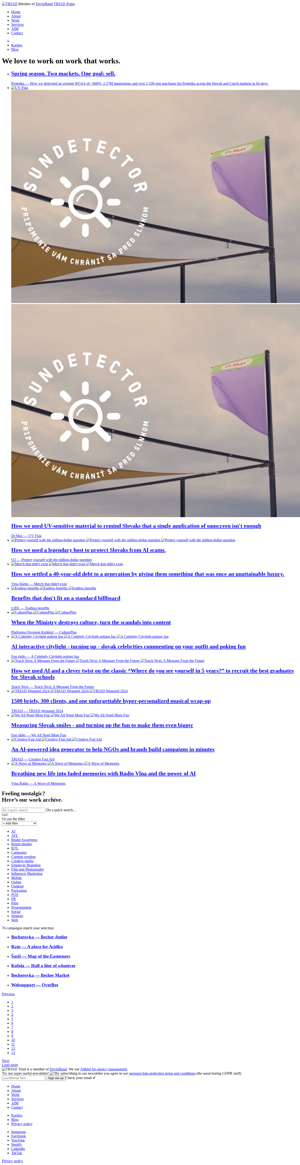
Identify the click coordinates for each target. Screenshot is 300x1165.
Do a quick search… (61, 810)
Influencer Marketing (26, 874)
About (16, 16)
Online (16, 882)
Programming (21, 907)
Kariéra (16, 45)
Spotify (16, 1144)
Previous (8, 994)
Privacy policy (22, 1124)
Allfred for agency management (103, 1069)
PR (13, 899)
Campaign (18, 852)
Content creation (23, 857)
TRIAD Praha (64, 4)
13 (13, 1053)
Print (14, 903)
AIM (15, 29)
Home (15, 12)
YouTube (18, 1140)
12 (13, 1048)
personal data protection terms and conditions (162, 1073)
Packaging (19, 890)
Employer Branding (26, 865)
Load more (10, 1065)
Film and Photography (27, 869)
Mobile (16, 878)
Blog (15, 49)
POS (14, 895)
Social (15, 912)
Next (5, 1061)
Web (14, 920)
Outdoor (17, 886)
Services (17, 25)
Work (15, 20)
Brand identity (21, 844)
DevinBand (44, 4)
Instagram (18, 1132)
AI (13, 831)
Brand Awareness (24, 840)
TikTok (16, 1153)
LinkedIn (18, 1149)
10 (13, 1040)
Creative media (22, 861)
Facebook (18, 1136)
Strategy (17, 916)
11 (13, 1044)
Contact (17, 33)
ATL (14, 836)
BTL (15, 848)
